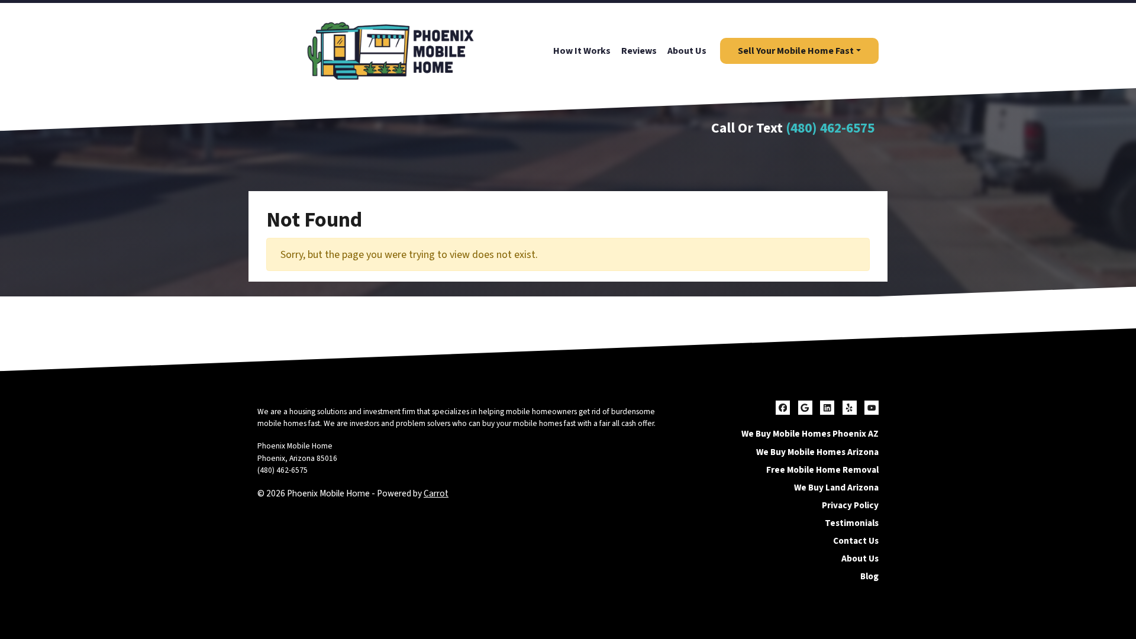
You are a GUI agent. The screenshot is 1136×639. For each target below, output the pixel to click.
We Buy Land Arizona (836, 487)
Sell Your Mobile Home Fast (796, 50)
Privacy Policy (850, 505)
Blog (869, 576)
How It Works (582, 50)
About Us (686, 50)
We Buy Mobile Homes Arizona (817, 452)
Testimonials (852, 523)
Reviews (639, 50)
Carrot (436, 493)
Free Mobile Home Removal (822, 469)
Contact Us (856, 540)
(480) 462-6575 (830, 128)
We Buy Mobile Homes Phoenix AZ (810, 433)
